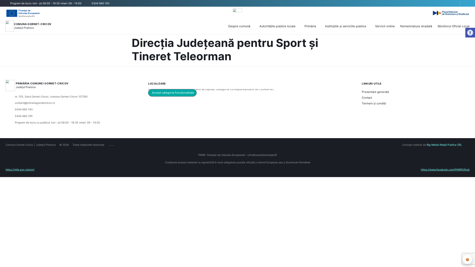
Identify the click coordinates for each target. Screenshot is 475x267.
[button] (470, 32)
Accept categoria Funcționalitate (173, 92)
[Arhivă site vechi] (467, 3)
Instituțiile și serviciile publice (345, 26)
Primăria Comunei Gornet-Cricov (42, 83)
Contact (367, 97)
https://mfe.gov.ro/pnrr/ (20, 169)
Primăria (310, 26)
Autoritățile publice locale (277, 26)
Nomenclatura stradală (416, 26)
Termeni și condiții (374, 103)
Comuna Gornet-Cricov (32, 24)
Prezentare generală (375, 92)
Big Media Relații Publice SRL (444, 144)
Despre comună (239, 26)
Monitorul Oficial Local (453, 26)
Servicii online (385, 26)
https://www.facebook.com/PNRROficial (445, 169)
